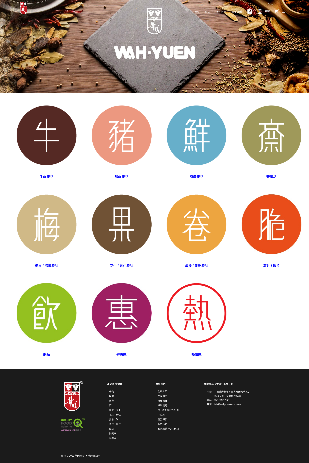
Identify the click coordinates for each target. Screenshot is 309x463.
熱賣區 (112, 433)
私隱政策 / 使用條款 (168, 428)
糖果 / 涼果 (115, 410)
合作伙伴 (162, 400)
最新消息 (162, 405)
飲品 (111, 428)
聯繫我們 (162, 419)
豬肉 (111, 396)
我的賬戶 (162, 424)
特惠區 (112, 438)
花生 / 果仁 (115, 414)
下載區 (161, 414)
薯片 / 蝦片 (115, 424)
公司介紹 (162, 391)
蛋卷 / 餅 (113, 419)
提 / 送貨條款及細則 (168, 410)
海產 (111, 400)
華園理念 (162, 396)
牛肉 (111, 391)
